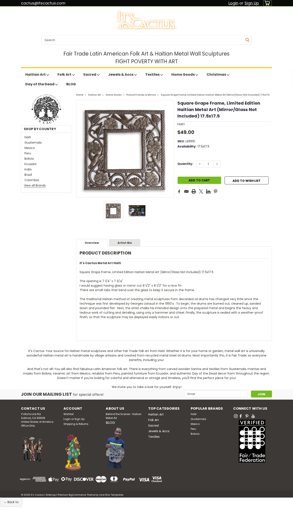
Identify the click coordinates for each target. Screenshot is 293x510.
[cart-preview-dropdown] (266, 3)
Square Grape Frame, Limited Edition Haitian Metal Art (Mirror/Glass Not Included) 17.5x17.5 (215, 94)
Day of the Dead (40, 84)
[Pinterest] (215, 191)
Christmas (217, 74)
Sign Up (252, 3)
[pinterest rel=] (247, 416)
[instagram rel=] (236, 416)
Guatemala (33, 142)
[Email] (186, 191)
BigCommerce (77, 494)
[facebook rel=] (241, 416)
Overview (92, 243)
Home (79, 94)
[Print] (194, 191)
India (28, 169)
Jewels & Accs (121, 74)
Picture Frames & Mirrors (141, 94)
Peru (27, 153)
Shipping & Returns (75, 424)
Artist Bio (125, 243)
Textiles (152, 74)
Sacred (90, 74)
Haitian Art (35, 74)
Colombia (31, 180)
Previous (80, 148)
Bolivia (29, 158)
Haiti (27, 137)
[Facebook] (179, 191)
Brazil (28, 175)
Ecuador (30, 164)
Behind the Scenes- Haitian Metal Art (124, 416)
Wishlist (68, 414)
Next (170, 148)
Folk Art (64, 74)
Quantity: (185, 164)
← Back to (11, 502)
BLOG (71, 84)
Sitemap (51, 494)
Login (233, 3)
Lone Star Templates (111, 494)
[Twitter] (201, 191)
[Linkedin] (208, 191)
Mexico (29, 148)
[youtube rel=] (253, 416)
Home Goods (183, 74)
